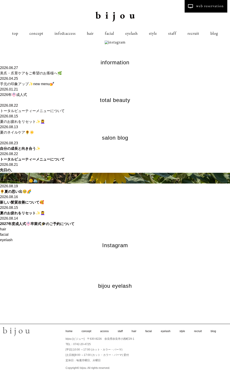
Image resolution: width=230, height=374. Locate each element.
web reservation (210, 6)
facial (109, 34)
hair (90, 34)
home (69, 331)
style (153, 34)
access (104, 331)
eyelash (131, 34)
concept (36, 34)
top (15, 34)
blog (214, 34)
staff (172, 34)
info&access (65, 34)
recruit (193, 34)
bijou (117, 16)
